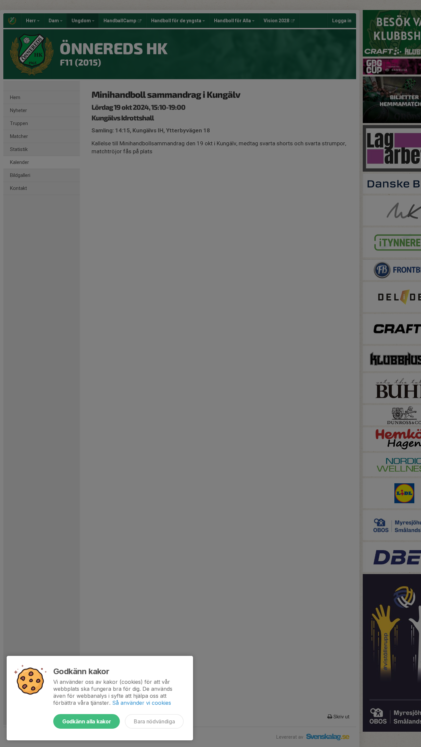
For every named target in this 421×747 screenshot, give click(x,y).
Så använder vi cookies (141, 702)
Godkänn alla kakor (86, 721)
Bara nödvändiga (154, 721)
